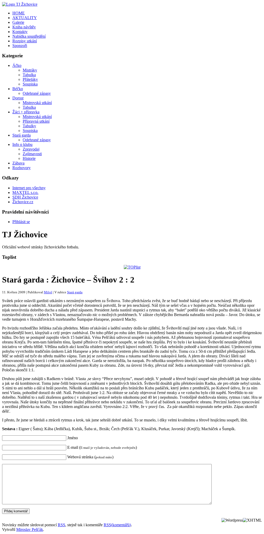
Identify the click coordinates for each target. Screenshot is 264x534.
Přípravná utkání (36, 121)
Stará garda (21, 135)
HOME (18, 13)
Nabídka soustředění (29, 36)
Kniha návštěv (24, 27)
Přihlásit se (21, 221)
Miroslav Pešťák (29, 529)
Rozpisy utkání (24, 41)
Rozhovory (21, 168)
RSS (61, 525)
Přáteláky (30, 79)
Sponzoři (19, 45)
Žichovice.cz (22, 202)
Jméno (72, 438)
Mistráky (30, 70)
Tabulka (29, 75)
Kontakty (20, 31)
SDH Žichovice (25, 197)
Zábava (18, 163)
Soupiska (30, 84)
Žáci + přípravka (25, 112)
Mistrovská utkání (37, 102)
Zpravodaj (31, 149)
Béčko (17, 89)
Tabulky (29, 126)
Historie (29, 158)
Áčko (16, 65)
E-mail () (102, 447)
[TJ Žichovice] (19, 4)
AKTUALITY (24, 17)
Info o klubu (22, 144)
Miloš (48, 292)
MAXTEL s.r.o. (25, 192)
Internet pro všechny (29, 188)
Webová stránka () (90, 457)
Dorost (17, 98)
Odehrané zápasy (37, 93)
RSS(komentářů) (117, 525)
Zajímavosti (32, 154)
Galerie (18, 22)
